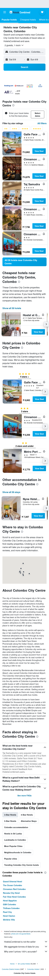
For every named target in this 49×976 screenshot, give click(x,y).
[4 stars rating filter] (25, 129)
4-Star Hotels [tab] (27, 814)
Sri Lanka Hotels (24, 963)
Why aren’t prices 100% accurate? (20, 951)
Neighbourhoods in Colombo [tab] (17, 852)
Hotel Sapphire (10, 900)
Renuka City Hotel (11, 893)
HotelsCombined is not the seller (20, 941)
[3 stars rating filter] (14, 129)
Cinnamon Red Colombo (14, 889)
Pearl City (7, 912)
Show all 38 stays (11, 492)
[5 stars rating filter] (37, 129)
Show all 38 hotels (11, 308)
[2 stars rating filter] (5, 129)
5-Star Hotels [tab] (10, 821)
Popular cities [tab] (10, 858)
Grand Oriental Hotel (12, 881)
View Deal (39, 151)
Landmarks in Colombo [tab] (15, 839)
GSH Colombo (9, 904)
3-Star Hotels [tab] (10, 814)
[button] (5, 12)
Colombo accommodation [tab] (16, 827)
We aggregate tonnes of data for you (21, 946)
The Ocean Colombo (12, 885)
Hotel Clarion (9, 915)
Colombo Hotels (33, 969)
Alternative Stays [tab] (29, 821)
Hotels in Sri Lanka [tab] (13, 833)
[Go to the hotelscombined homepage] (19, 12)
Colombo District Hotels (10, 969)
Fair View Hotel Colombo (14, 896)
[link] (24, 261)
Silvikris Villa (9, 919)
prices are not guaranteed (20, 933)
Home (12, 963)
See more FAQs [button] (24, 795)
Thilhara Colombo (11, 908)
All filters (42, 123)
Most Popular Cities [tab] (13, 846)
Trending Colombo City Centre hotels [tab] (21, 865)
